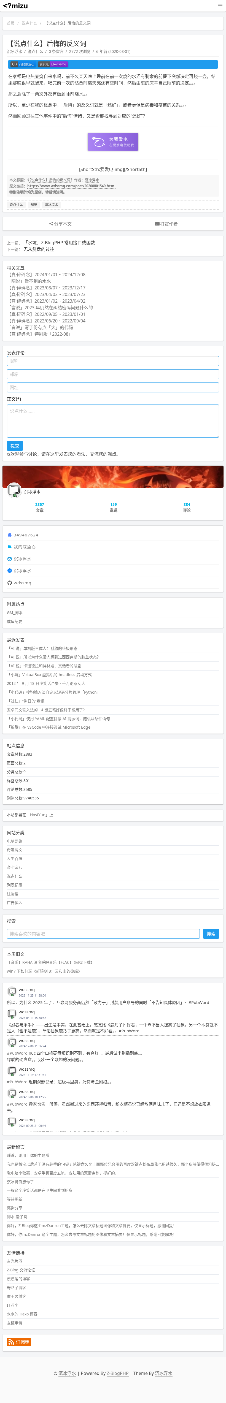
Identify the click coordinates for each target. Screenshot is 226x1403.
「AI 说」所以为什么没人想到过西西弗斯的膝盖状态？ (54, 657)
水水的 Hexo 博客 (22, 1314)
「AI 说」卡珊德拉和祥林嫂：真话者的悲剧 (44, 665)
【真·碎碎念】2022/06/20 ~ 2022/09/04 (46, 321)
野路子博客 (16, 1287)
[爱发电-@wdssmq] (53, 64)
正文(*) (14, 399)
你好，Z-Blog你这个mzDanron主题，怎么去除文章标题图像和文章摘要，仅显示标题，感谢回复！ (92, 1225)
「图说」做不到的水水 (29, 281)
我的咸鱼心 (25, 546)
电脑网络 (14, 841)
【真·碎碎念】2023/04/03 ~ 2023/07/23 (46, 294)
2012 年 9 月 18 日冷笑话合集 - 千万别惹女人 (46, 683)
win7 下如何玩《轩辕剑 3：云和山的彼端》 (44, 971)
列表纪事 (14, 885)
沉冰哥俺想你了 (20, 1181)
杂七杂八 (14, 867)
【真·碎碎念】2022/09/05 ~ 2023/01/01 (46, 314)
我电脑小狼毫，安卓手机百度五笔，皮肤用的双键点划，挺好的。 (63, 1173)
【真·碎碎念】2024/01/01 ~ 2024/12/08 (46, 275)
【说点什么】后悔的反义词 (50, 179)
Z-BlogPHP (118, 1373)
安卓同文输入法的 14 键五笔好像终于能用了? (46, 709)
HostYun (37, 814)
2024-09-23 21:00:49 (32, 1126)
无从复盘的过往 (38, 249)
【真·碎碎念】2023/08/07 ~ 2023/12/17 (46, 288)
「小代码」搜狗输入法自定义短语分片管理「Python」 (54, 692)
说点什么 (29, 23)
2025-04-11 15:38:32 (32, 1018)
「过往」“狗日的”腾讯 (25, 701)
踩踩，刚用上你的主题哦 (28, 1155)
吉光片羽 (14, 1261)
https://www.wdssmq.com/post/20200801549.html (71, 185)
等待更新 (14, 1199)
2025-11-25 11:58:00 (32, 995)
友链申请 (14, 1322)
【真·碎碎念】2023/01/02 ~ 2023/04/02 (46, 301)
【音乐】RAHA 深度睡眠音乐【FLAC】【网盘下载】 (51, 962)
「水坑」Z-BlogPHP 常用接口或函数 (59, 243)
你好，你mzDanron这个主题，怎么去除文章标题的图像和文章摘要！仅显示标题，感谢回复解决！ (92, 1234)
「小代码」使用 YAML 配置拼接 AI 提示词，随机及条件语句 (58, 718)
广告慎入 (14, 902)
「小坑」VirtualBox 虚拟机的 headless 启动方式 (49, 674)
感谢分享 (14, 1208)
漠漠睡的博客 (18, 1278)
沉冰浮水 (14, 51)
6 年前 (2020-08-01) (113, 51)
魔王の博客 (16, 1296)
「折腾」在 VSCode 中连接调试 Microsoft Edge (48, 727)
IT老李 (12, 1305)
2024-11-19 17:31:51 (32, 1075)
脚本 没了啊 (17, 1216)
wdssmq (22, 582)
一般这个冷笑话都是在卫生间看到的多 (39, 1190)
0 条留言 (56, 51)
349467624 (26, 535)
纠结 (34, 204)
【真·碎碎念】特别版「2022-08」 (40, 334)
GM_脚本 (15, 612)
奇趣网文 (14, 849)
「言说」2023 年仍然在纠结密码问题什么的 (50, 308)
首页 (11, 23)
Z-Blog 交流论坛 (21, 1269)
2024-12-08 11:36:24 (32, 1046)
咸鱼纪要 (14, 621)
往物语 (12, 893)
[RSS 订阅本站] (19, 1344)
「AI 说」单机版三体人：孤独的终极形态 (42, 648)
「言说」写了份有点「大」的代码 (40, 327)
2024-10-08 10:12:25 (32, 1097)
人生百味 (14, 858)
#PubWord (17, 1053)
